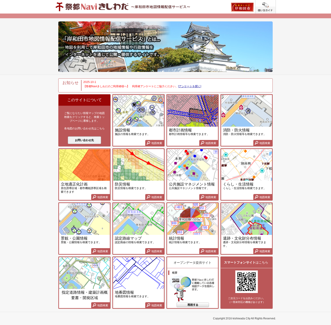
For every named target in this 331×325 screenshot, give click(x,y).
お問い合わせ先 (84, 140)
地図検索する (192, 305)
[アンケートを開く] (189, 86)
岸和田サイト (242, 7)
